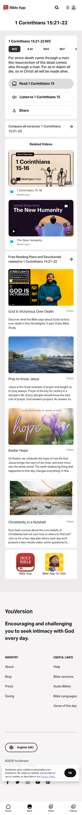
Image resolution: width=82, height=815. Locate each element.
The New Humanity (33, 240)
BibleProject (23, 194)
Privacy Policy (48, 776)
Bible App (25, 573)
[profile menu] (71, 7)
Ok (70, 772)
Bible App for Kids (54, 573)
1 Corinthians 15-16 (33, 190)
